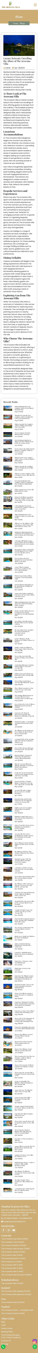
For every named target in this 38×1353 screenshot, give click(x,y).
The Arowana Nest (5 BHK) (12, 1283)
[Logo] (10, 5)
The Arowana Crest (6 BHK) (12, 1242)
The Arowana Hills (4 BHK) (12, 1255)
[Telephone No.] (3, 1346)
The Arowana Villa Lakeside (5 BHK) (15, 1291)
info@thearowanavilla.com (14, 1221)
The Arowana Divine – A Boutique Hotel (17, 1310)
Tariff (3, 1325)
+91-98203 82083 (10, 1218)
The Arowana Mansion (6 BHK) (13, 1245)
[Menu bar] (35, 5)
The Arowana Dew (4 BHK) (12, 1271)
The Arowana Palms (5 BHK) (13, 1302)
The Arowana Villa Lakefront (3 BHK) (16, 1294)
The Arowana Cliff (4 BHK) (12, 1265)
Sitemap (4, 1344)
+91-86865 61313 (25, 1218)
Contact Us (6, 1341)
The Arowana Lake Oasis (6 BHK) (14, 1239)
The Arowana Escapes (11, 1336)
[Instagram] (35, 1341)
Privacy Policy (7, 1328)
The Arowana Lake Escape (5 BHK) (15, 1248)
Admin (8, 68)
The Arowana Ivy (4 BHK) (11, 1261)
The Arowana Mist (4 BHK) (12, 1268)
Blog (3, 1322)
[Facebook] (3, 1230)
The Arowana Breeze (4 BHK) (13, 1258)
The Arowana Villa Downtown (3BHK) (16, 1275)
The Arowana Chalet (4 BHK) (13, 1252)
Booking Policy (7, 1331)
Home (15, 23)
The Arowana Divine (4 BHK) (13, 1313)
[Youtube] (14, 1230)
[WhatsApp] (35, 1347)
